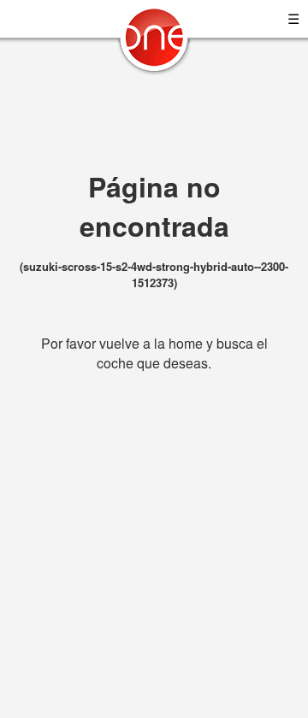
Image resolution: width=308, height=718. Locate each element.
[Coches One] (154, 44)
